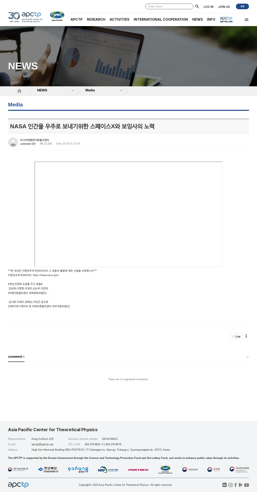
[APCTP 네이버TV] (240, 485)
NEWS (197, 19)
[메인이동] (25, 19)
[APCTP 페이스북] (235, 485)
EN (242, 6)
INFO (211, 19)
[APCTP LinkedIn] (224, 485)
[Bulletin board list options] (246, 336)
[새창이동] (55, 16)
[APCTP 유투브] (246, 485)
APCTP (76, 19)
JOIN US (224, 6)
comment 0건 (28, 143)
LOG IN (208, 6)
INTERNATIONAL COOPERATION (161, 19)
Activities (119, 19)
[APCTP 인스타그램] (230, 485)
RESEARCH (96, 19)
